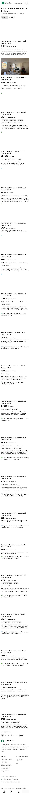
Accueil (3, 13)
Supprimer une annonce (5, 772)
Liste (5, 17)
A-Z (17, 764)
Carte (12, 17)
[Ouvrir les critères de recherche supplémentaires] (27, 3)
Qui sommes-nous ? (6, 759)
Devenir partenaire (6, 765)
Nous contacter (5, 768)
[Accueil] (15, 741)
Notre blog (4, 762)
